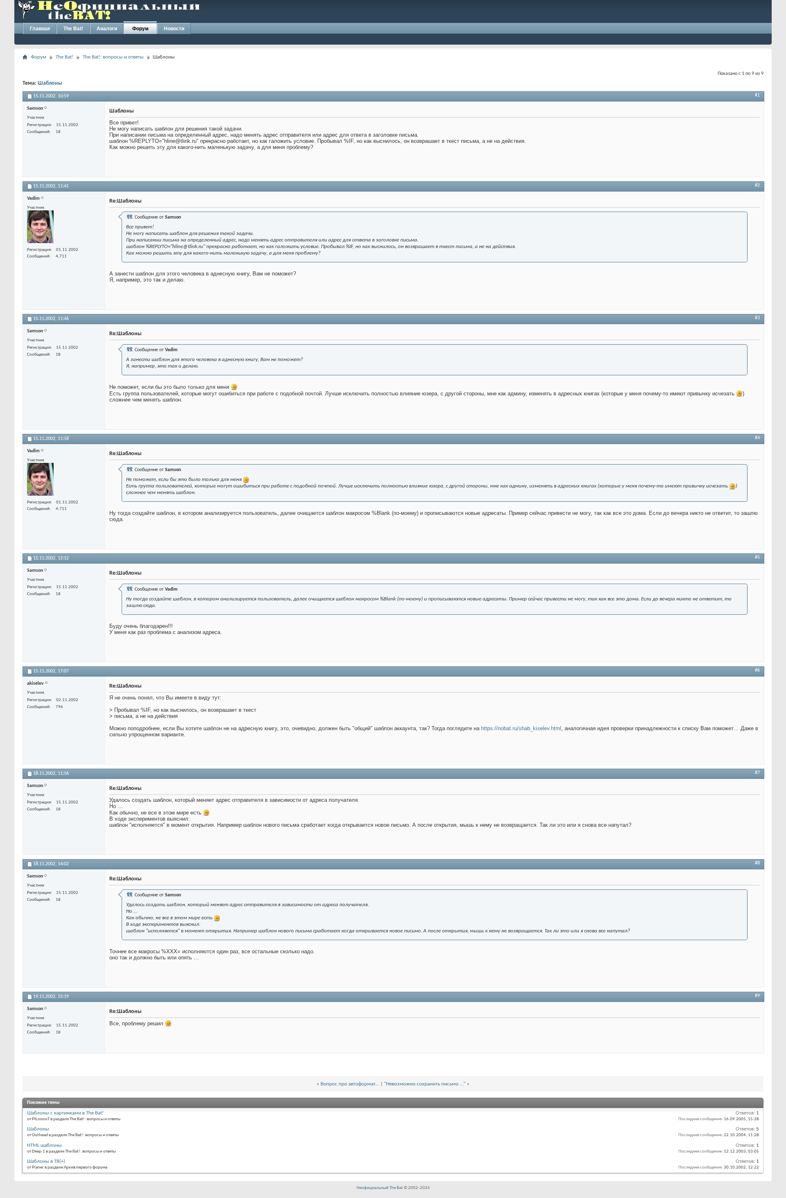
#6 (757, 670)
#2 (757, 185)
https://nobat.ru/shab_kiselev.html (521, 728)
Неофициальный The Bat (380, 1188)
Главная (40, 29)
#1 (757, 95)
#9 (757, 995)
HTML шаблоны (44, 1145)
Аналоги (107, 29)
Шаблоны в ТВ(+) (46, 1161)
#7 (757, 772)
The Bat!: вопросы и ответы (113, 57)
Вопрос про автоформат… (350, 1084)
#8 (757, 863)
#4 (757, 437)
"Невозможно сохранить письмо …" (424, 1084)
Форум (140, 29)
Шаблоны (50, 83)
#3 (757, 318)
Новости (174, 29)
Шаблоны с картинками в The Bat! (65, 1113)
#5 (757, 557)
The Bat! (73, 29)
